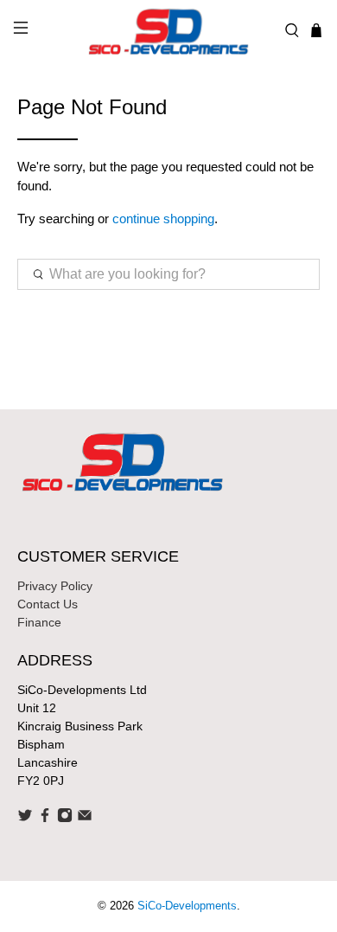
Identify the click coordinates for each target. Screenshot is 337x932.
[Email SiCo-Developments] (84, 819)
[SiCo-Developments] (169, 30)
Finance (39, 622)
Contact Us (47, 604)
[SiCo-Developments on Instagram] (65, 819)
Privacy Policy (54, 586)
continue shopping (163, 218)
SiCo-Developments (187, 906)
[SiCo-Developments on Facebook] (45, 819)
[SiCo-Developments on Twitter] (25, 819)
